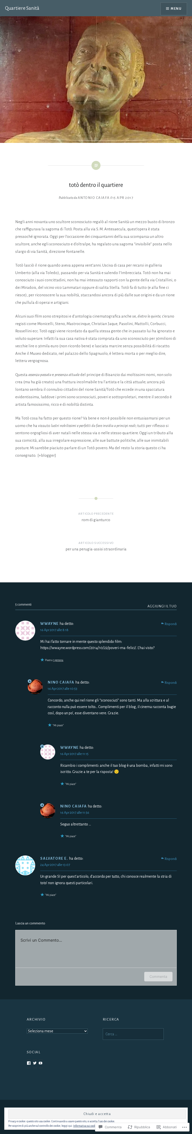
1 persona (58, 660)
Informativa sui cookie (85, 1125)
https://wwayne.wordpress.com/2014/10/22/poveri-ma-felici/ (88, 648)
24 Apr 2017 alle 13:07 (55, 865)
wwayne (49, 624)
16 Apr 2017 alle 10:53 (62, 689)
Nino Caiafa (61, 682)
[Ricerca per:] (133, 1034)
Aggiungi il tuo (162, 606)
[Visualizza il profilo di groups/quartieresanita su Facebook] (29, 1063)
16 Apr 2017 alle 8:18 (54, 630)
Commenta (158, 976)
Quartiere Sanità (22, 8)
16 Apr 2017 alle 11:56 (74, 812)
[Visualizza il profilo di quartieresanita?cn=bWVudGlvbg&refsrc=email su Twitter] (35, 1063)
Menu (176, 8)
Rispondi (171, 624)
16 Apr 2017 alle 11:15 (74, 754)
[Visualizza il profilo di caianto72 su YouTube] (40, 1063)
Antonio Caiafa (94, 198)
